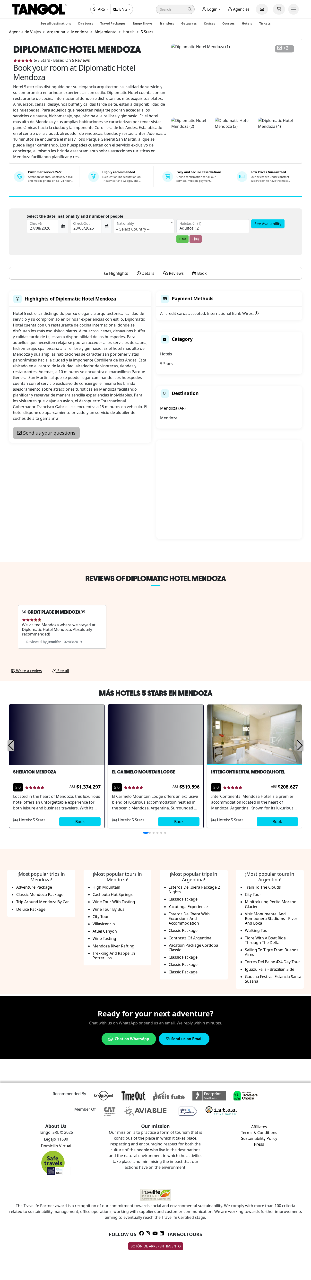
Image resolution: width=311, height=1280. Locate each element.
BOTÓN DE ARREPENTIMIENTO (155, 1246)
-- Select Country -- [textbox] (132, 229)
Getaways (189, 23)
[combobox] (144, 226)
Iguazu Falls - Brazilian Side (269, 969)
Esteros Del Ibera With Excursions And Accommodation (189, 918)
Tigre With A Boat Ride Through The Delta (265, 940)
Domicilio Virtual (56, 1146)
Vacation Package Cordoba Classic (193, 948)
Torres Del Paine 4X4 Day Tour (272, 961)
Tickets (264, 23)
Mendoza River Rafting (113, 946)
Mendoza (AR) (173, 408)
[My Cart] (279, 9)
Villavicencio (104, 924)
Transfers (167, 23)
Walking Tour (257, 930)
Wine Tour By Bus (108, 909)
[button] (175, 9)
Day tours (85, 23)
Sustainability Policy (259, 1138)
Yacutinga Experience (188, 906)
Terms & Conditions (259, 1132)
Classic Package (183, 899)
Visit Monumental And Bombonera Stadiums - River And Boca (271, 918)
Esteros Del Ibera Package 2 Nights (194, 889)
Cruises (209, 23)
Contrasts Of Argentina (190, 938)
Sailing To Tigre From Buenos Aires (271, 952)
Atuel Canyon (105, 931)
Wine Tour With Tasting (114, 901)
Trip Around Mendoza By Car (42, 901)
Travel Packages (112, 23)
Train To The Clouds (263, 887)
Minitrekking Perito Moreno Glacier (270, 904)
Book (80, 821)
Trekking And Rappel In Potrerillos (114, 956)
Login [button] (211, 9)
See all (62, 670)
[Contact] (262, 9)
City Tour (101, 916)
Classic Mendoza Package (39, 894)
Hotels (247, 23)
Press (259, 1144)
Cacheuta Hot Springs (113, 894)
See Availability (267, 223)
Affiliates (259, 1126)
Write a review (28, 670)
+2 (285, 48)
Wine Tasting (104, 938)
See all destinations (56, 23)
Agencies (241, 9)
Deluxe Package (30, 909)
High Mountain (106, 887)
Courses (228, 23)
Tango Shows (142, 23)
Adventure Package (34, 887)
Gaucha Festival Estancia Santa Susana (273, 979)
